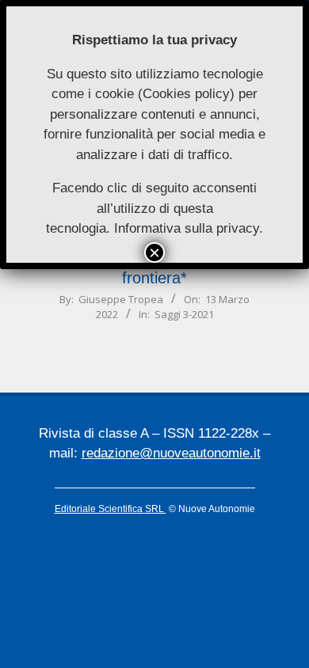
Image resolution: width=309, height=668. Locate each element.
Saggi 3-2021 (184, 314)
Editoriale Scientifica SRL (110, 508)
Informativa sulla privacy (186, 228)
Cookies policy (186, 93)
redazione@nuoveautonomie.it (171, 453)
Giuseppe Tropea (120, 299)
